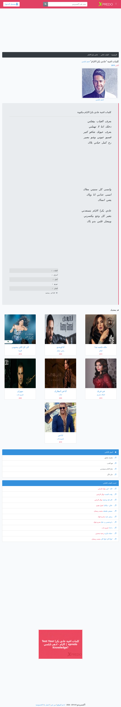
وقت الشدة (108, 494)
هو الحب (110, 463)
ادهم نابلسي (86, 62)
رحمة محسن (99, 533)
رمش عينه (109, 517)
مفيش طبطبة (108, 511)
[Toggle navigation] (116, 4)
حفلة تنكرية (108, 533)
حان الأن (110, 475)
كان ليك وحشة (107, 500)
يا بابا (111, 528)
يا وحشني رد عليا (107, 522)
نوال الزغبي (102, 489)
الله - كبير (109, 489)
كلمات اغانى (105, 55)
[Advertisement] (60, 31)
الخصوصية (39, 705)
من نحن (53, 705)
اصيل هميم (99, 505)
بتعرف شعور (108, 458)
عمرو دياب (105, 528)
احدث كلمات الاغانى (109, 483)
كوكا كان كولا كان (106, 539)
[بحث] (45, 4)
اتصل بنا (46, 705)
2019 (115, 65)
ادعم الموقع (61, 705)
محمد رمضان (98, 511)
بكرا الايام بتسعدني (106, 469)
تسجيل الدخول (10, 4)
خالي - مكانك (108, 505)
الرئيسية (114, 55)
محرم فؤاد (101, 517)
